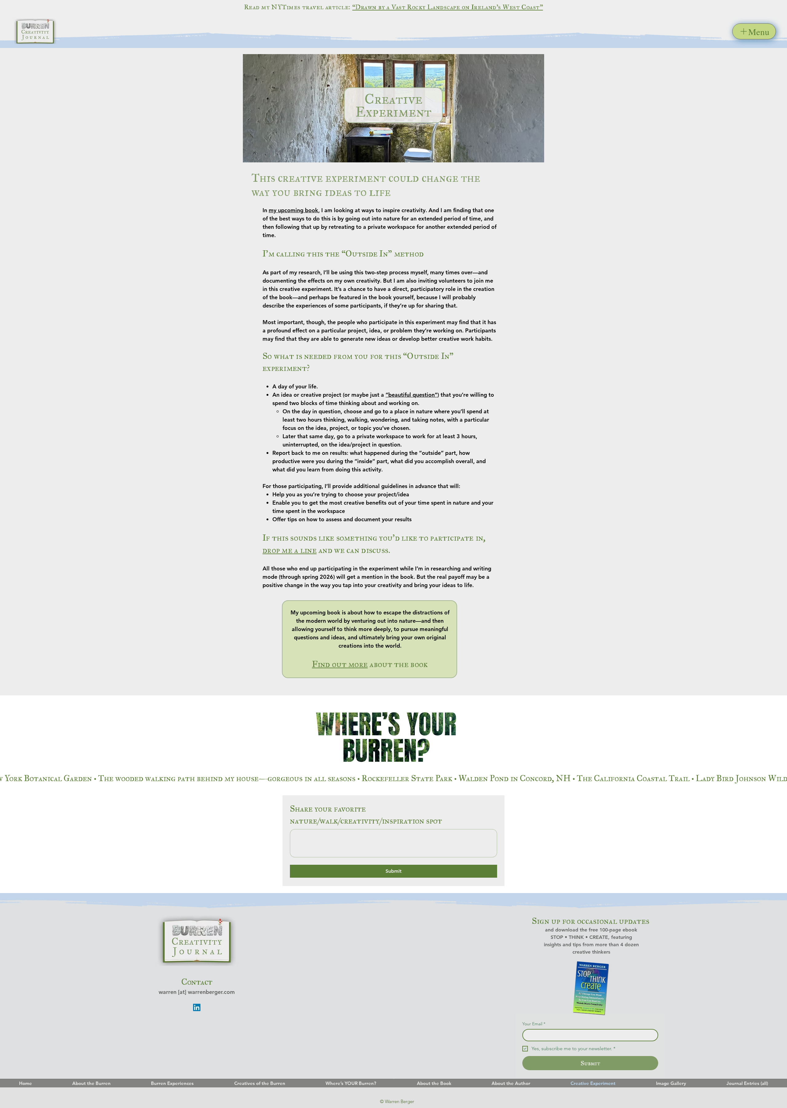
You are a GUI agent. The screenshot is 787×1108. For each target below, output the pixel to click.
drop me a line (290, 550)
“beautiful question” (411, 394)
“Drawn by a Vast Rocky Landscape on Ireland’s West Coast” (447, 7)
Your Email (533, 1024)
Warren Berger (399, 1101)
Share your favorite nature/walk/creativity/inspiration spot (366, 814)
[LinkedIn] (196, 1007)
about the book (370, 664)
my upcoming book (293, 210)
